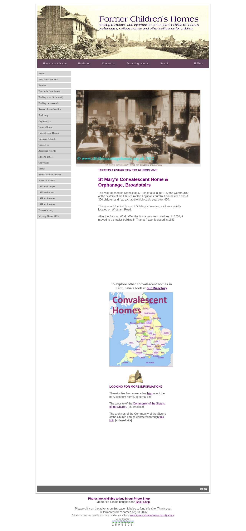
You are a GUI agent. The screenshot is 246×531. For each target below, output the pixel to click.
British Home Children (49, 174)
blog (149, 393)
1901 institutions (46, 198)
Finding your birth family (51, 97)
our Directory (157, 288)
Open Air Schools (47, 139)
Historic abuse (45, 156)
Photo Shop (141, 498)
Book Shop (143, 501)
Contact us (108, 63)
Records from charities (49, 109)
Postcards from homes (49, 91)
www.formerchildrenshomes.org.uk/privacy (152, 515)
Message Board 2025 (48, 216)
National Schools (46, 180)
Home (41, 73)
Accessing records (137, 63)
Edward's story (46, 210)
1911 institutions (46, 192)
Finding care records (48, 103)
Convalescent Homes (48, 133)
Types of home (45, 127)
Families (42, 85)
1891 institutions (46, 204)
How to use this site (54, 63)
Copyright (43, 162)
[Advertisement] (152, 79)
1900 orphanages (46, 186)
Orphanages (44, 121)
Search (164, 63)
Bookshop (84, 63)
